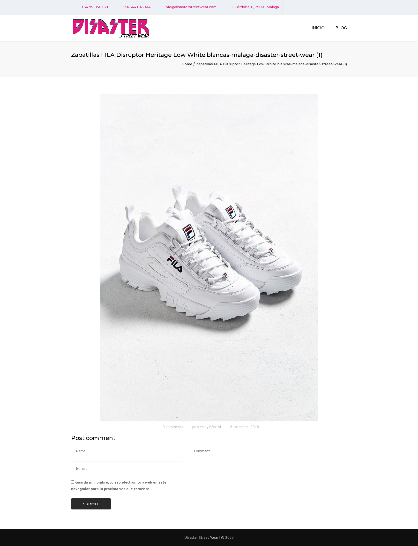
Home (187, 64)
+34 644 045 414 (136, 7)
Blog (341, 28)
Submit (91, 503)
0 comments (173, 426)
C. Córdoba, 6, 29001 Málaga (255, 7)
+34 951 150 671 (95, 7)
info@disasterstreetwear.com (190, 7)
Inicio (318, 28)
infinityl (215, 426)
